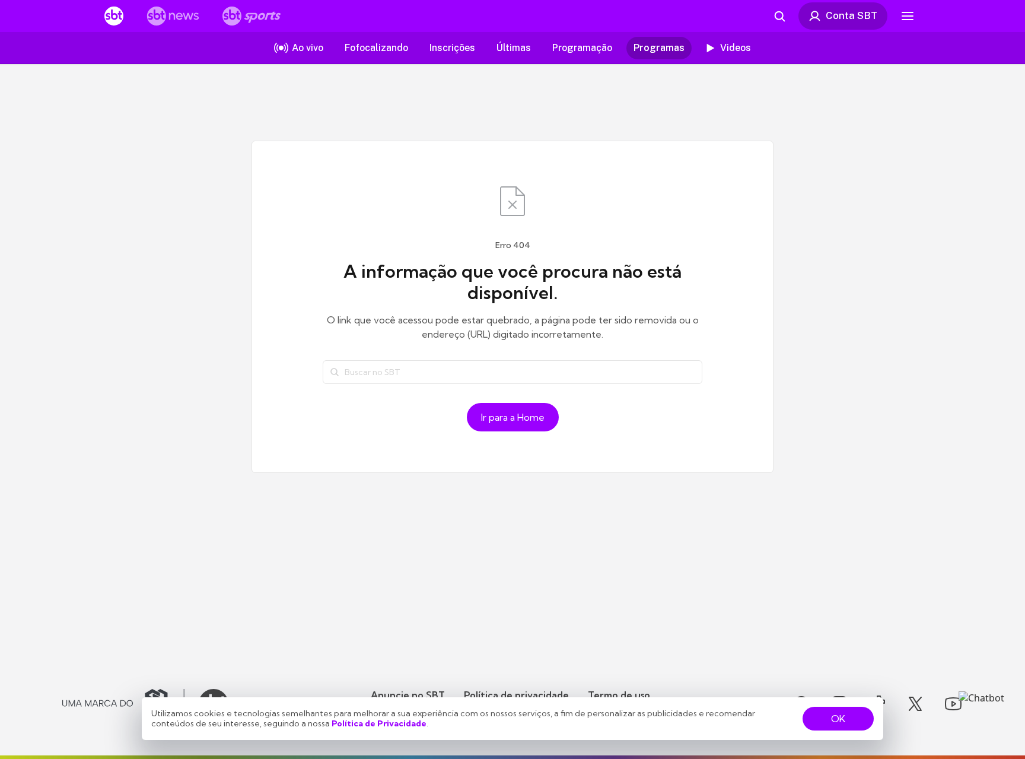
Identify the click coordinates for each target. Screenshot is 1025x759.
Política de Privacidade (379, 723)
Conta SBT (851, 15)
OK (838, 719)
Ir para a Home (513, 417)
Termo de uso (619, 695)
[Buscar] (334, 372)
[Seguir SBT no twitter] (915, 703)
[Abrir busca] (779, 16)
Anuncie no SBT (408, 695)
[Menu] (908, 16)
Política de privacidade (516, 695)
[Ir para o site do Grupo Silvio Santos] (123, 704)
